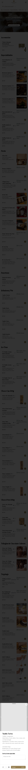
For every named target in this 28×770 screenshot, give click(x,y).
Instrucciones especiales (8, 753)
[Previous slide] (1, 717)
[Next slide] (27, 717)
